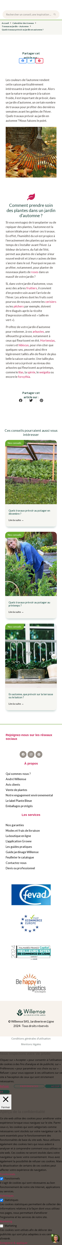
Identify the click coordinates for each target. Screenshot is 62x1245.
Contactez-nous (16, 863)
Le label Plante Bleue (19, 800)
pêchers (19, 306)
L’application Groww (19, 841)
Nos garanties (15, 825)
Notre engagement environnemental (29, 795)
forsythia (24, 376)
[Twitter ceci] (31, 60)
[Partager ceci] (23, 60)
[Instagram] (31, 754)
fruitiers (31, 288)
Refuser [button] (4, 1086)
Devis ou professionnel (20, 868)
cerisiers (50, 301)
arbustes (38, 331)
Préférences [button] (29, 1086)
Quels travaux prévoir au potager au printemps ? (29, 607)
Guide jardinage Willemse (22, 852)
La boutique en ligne (18, 836)
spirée (31, 372)
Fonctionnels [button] (7, 1174)
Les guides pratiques (19, 846)
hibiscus (24, 345)
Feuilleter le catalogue (20, 857)
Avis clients (13, 784)
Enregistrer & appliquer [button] (14, 1242)
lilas (20, 372)
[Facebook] (23, 754)
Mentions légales (31, 1044)
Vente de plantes (16, 790)
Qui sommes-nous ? (18, 774)
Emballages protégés (19, 806)
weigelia (44, 372)
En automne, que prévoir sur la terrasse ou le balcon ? (31, 699)
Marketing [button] (6, 1221)
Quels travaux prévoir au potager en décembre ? (29, 515)
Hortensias (47, 340)
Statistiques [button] (7, 1195)
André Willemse (16, 779)
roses (34, 272)
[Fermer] (57, 14)
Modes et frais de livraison (23, 830)
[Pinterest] (38, 754)
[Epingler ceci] (39, 60)
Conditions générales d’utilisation (31, 1038)
